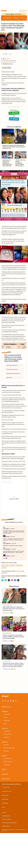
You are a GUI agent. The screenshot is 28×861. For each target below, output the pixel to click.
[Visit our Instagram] (12, 580)
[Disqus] (14, 542)
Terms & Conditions (6, 819)
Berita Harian (5, 799)
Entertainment (6, 720)
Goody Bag (5, 751)
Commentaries (6, 764)
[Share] (25, 54)
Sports (4, 723)
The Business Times (6, 791)
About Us (4, 812)
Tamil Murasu (5, 803)
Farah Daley (7, 58)
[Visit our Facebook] (15, 580)
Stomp (3, 807)
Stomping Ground (7, 758)
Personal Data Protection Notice (9, 822)
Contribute (24, 10)
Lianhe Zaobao (5, 795)
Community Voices (7, 734)
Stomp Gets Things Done (9, 747)
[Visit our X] (18, 580)
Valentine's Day (19, 565)
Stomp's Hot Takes (7, 761)
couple (7, 565)
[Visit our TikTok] (9, 580)
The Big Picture (6, 731)
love (3, 565)
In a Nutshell (6, 737)
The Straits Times (6, 787)
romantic (4, 567)
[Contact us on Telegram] (3, 580)
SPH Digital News (6, 815)
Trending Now (6, 714)
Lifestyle (5, 717)
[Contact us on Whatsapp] (6, 580)
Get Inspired (6, 744)
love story (12, 565)
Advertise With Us (6, 826)
